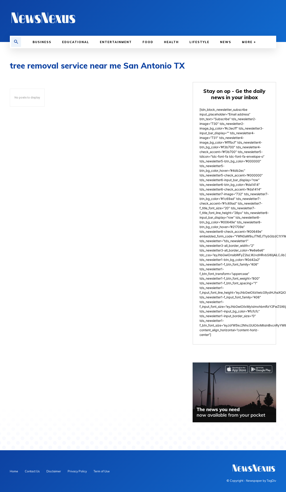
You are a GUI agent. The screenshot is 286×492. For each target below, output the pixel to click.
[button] (16, 42)
